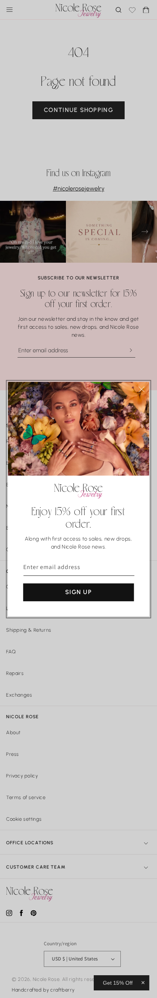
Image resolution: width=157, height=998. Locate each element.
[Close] (141, 389)
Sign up (78, 592)
